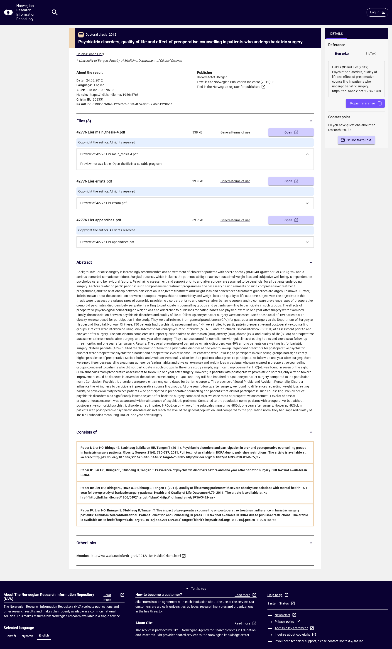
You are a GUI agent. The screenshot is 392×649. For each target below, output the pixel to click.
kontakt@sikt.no (351, 641)
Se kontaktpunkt (359, 140)
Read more (107, 597)
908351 (98, 99)
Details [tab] (336, 33)
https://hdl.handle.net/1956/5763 (114, 94)
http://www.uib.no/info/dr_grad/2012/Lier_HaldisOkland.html (136, 556)
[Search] (55, 12)
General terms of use (235, 132)
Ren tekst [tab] (342, 53)
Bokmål (11, 636)
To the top (198, 588)
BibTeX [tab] (370, 53)
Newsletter (282, 615)
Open (288, 132)
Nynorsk (27, 636)
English (44, 635)
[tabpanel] (356, 79)
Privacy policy (284, 621)
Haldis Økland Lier (89, 54)
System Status (278, 603)
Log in (374, 12)
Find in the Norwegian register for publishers (228, 87)
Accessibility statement (291, 628)
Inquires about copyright (292, 634)
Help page (274, 595)
